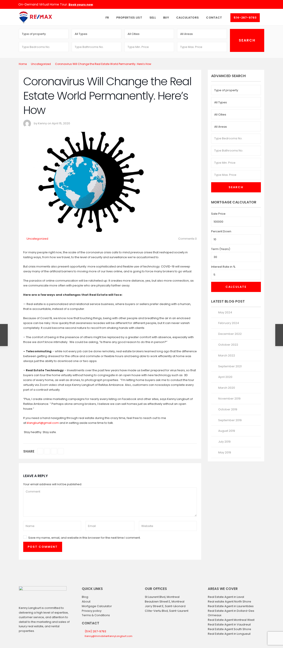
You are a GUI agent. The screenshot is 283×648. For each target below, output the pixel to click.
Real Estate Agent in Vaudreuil (229, 624)
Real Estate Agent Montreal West (231, 620)
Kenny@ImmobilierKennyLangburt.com (108, 636)
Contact (214, 17)
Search (236, 187)
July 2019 (224, 442)
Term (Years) (220, 249)
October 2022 (228, 345)
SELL (152, 17)
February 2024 (228, 323)
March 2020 (226, 388)
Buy (166, 17)
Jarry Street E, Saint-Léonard (165, 606)
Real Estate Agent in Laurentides (231, 606)
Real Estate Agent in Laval (226, 597)
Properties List (129, 17)
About (86, 601)
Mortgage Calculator (97, 606)
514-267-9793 (245, 17)
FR (107, 17)
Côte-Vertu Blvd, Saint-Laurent (166, 611)
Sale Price (218, 213)
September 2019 (230, 420)
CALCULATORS (187, 17)
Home (23, 64)
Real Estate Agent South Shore (229, 629)
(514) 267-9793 (95, 631)
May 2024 (225, 312)
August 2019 (226, 431)
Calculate (236, 287)
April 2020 (225, 377)
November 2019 (229, 398)
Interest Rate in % (223, 266)
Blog (85, 597)
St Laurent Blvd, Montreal (162, 597)
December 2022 (230, 334)
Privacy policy (91, 611)
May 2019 (224, 452)
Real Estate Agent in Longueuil (229, 634)
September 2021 (230, 366)
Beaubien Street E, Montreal (164, 601)
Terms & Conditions (96, 615)
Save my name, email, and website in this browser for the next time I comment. (84, 538)
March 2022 (226, 355)
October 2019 (227, 409)
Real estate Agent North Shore (229, 601)
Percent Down (221, 231)
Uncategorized (41, 64)
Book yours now (81, 4)
